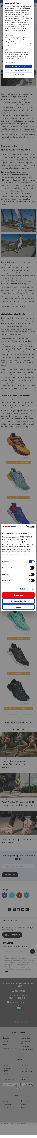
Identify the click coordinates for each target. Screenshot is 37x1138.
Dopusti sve (18, 595)
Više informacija (10, 62)
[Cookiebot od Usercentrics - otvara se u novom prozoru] (26, 526)
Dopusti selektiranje (18, 601)
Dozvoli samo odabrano (18, 70)
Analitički (10, 35)
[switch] (32, 568)
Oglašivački (10, 50)
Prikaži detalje (25, 589)
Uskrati (18, 607)
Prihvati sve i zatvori (18, 66)
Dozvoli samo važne (18, 74)
